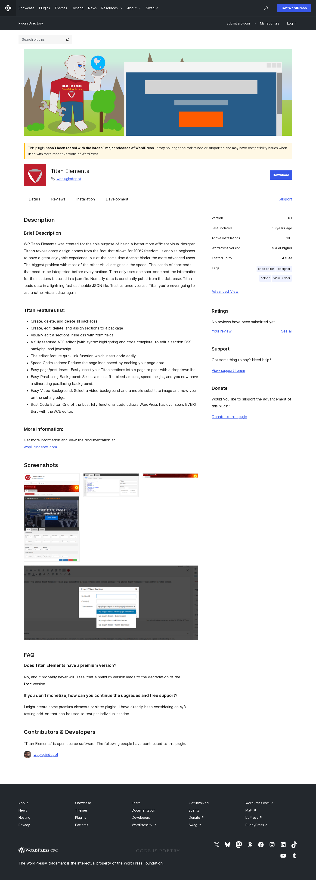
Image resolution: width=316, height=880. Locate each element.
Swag (195, 825)
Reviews (58, 199)
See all (286, 331)
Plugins (80, 817)
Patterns (81, 825)
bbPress (253, 817)
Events (194, 810)
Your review (222, 331)
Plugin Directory (31, 23)
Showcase (83, 803)
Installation (85, 199)
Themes (81, 810)
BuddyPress (256, 825)
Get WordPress (294, 8)
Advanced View (225, 291)
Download (281, 175)
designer (284, 269)
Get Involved (199, 803)
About (23, 803)
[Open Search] (266, 8)
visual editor (281, 278)
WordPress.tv (144, 825)
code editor (266, 269)
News (23, 810)
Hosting (24, 817)
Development (117, 199)
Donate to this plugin (229, 416)
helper (265, 278)
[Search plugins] (67, 39)
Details (34, 199)
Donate (196, 817)
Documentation (143, 810)
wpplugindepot (68, 178)
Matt (250, 810)
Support (285, 199)
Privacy (24, 825)
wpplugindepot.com (40, 447)
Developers (141, 817)
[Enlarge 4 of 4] (192, 571)
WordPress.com (259, 803)
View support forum (228, 370)
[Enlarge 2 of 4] (132, 479)
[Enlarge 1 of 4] (73, 479)
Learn (136, 803)
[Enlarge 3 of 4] (192, 479)
